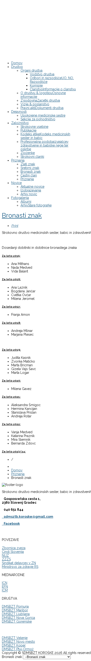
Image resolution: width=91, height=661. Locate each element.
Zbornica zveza (13, 548)
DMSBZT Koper (14, 645)
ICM (5, 590)
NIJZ (5, 555)
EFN (5, 586)
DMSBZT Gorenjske (17, 621)
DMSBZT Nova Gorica (18, 618)
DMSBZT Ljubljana (16, 614)
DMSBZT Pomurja (15, 606)
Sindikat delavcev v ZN (19, 563)
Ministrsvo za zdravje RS (20, 567)
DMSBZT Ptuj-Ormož (18, 649)
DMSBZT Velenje (15, 638)
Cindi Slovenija (13, 552)
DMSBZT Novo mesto (18, 641)
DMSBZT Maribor (15, 610)
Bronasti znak (22, 215)
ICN (4, 583)
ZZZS (6, 559)
